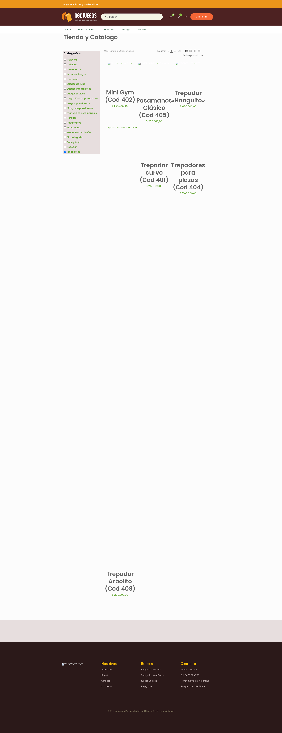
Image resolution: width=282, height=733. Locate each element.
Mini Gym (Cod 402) (120, 96)
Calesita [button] (72, 59)
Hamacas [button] (72, 79)
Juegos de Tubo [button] (76, 83)
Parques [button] (72, 117)
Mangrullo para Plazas (152, 675)
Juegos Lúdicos (149, 681)
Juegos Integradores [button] (79, 88)
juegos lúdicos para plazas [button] (82, 98)
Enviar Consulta (189, 669)
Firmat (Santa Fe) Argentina (195, 681)
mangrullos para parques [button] (82, 113)
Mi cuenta (106, 686)
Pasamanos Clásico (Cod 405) (154, 107)
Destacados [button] (74, 69)
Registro (105, 675)
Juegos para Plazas (151, 669)
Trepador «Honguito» (188, 96)
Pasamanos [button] (74, 122)
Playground (147, 686)
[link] (168, 51)
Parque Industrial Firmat (193, 686)
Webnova (169, 711)
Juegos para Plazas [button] (78, 103)
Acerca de (106, 669)
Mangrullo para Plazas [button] (80, 108)
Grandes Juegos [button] (76, 74)
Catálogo (105, 681)
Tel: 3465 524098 (190, 675)
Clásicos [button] (72, 64)
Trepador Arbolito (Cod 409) (120, 581)
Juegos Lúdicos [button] (76, 93)
